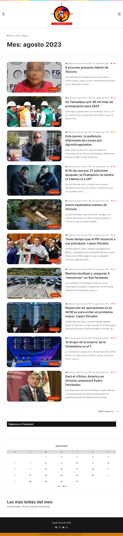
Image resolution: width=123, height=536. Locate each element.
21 (30, 475)
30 (61, 481)
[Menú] (119, 15)
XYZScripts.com (76, 534)
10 (77, 463)
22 (46, 475)
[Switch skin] (3, 15)
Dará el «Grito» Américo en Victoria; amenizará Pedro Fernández (84, 381)
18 (93, 469)
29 (46, 481)
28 (30, 481)
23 (61, 475)
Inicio (11, 35)
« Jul (58, 486)
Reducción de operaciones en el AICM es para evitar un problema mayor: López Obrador (89, 312)
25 (93, 475)
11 (93, 463)
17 (77, 469)
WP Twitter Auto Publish (49, 534)
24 (77, 475)
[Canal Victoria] (61, 14)
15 (46, 469)
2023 (18, 35)
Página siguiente (106, 411)
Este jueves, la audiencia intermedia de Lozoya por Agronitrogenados (83, 140)
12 (108, 463)
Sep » (64, 486)
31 (77, 481)
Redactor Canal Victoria (77, 63)
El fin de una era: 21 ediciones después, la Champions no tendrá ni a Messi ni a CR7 (89, 175)
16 (61, 469)
